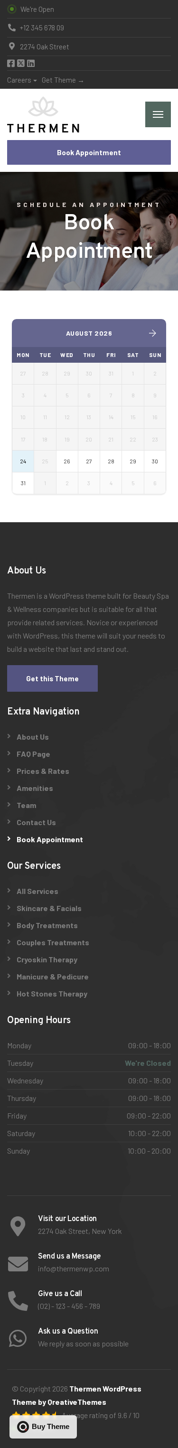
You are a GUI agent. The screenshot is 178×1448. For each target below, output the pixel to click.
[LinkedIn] (31, 63)
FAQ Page (33, 753)
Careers (19, 79)
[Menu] (158, 114)
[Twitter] (21, 63)
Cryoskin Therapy (47, 959)
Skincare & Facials (49, 907)
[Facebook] (11, 63)
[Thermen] (43, 114)
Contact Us (36, 822)
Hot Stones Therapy (52, 993)
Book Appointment (89, 152)
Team (26, 804)
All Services (37, 890)
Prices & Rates (43, 770)
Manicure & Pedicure (53, 976)
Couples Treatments (53, 942)
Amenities (35, 787)
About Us (33, 736)
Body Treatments (47, 925)
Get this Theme (52, 678)
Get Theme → (63, 79)
